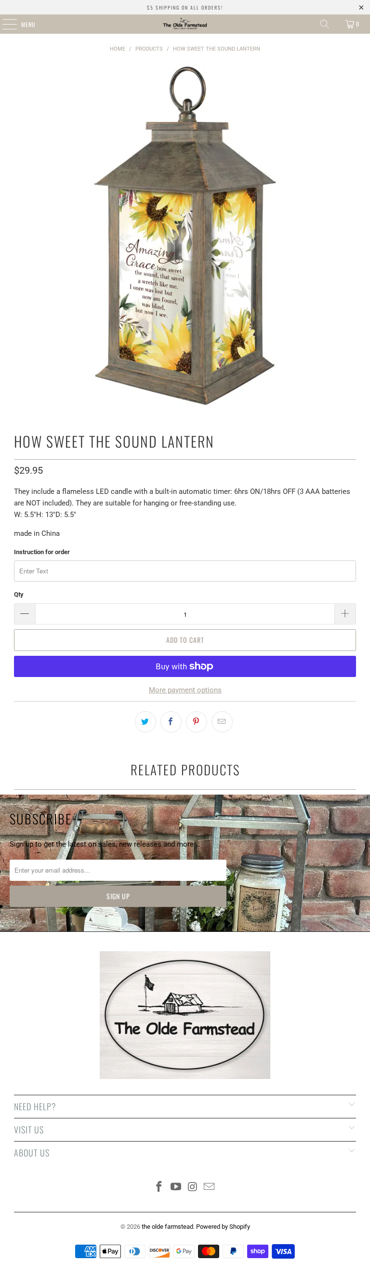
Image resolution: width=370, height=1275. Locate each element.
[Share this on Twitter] (145, 721)
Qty (19, 594)
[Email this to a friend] (222, 721)
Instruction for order (42, 552)
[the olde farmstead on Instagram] (193, 1187)
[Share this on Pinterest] (196, 721)
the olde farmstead (167, 1226)
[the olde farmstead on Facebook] (159, 1187)
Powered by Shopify (223, 1226)
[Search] (325, 24)
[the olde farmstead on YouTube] (176, 1187)
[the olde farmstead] (185, 24)
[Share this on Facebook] (171, 721)
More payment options (185, 690)
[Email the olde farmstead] (209, 1187)
